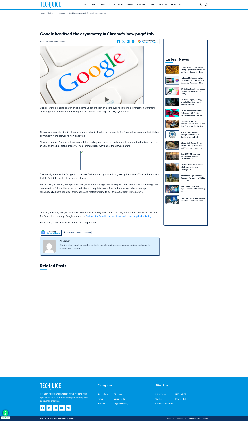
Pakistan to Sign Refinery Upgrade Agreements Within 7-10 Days (193, 177)
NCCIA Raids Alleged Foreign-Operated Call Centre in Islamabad (190, 134)
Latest (94, 4)
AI (110, 4)
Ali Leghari (65, 240)
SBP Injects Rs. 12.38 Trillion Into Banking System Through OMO (192, 167)
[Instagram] (55, 408)
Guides (158, 399)
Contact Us (181, 418)
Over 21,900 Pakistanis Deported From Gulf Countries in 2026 (190, 156)
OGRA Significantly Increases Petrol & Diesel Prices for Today (193, 91)
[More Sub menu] (180, 5)
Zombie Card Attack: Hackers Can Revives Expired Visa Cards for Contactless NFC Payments (193, 125)
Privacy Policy (194, 418)
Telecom (101, 403)
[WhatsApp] (133, 41)
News (79, 232)
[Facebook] (118, 41)
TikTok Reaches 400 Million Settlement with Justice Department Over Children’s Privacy (192, 114)
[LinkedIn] (128, 41)
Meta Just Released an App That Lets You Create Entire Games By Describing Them (192, 80)
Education (162, 4)
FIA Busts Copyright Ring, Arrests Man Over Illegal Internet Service (191, 102)
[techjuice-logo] (51, 5)
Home (85, 4)
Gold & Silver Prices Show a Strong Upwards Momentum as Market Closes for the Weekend (193, 70)
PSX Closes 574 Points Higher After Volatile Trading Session (193, 188)
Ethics (205, 418)
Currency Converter (164, 403)
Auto (151, 4)
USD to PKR (180, 394)
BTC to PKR (180, 399)
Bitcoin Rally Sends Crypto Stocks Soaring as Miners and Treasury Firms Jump (192, 145)
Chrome (70, 232)
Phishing (87, 232)
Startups (118, 4)
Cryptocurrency (121, 403)
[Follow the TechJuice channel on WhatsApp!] (5, 413)
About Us (170, 418)
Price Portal (160, 394)
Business (141, 4)
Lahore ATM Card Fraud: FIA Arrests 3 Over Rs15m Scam (193, 199)
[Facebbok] (42, 408)
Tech (103, 4)
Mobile (130, 4)
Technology (52, 13)
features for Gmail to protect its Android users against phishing (118, 216)
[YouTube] (62, 408)
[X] (123, 41)
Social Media (119, 399)
